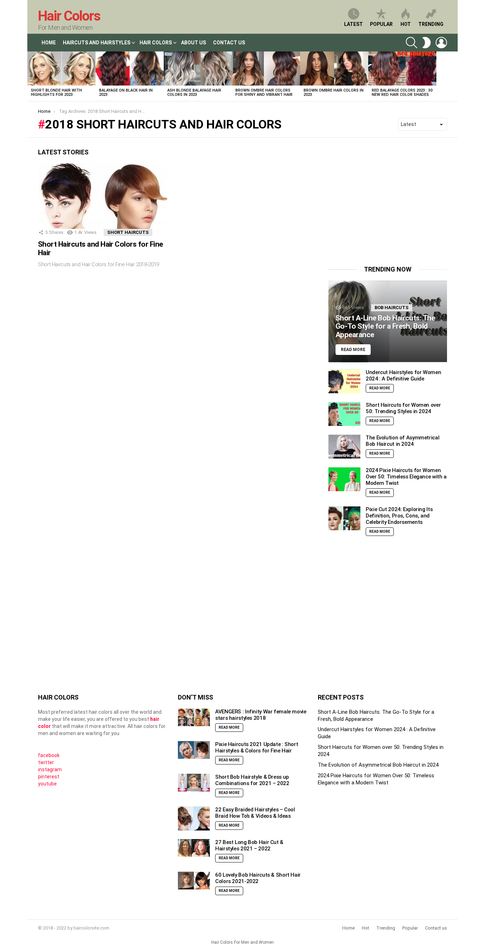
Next (454, 76)
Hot (405, 24)
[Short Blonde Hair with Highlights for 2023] (61, 68)
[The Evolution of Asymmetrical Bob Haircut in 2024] (344, 447)
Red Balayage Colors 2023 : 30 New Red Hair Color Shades (402, 92)
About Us (193, 42)
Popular (381, 24)
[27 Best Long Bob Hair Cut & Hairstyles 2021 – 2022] (194, 848)
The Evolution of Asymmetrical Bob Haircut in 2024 (402, 441)
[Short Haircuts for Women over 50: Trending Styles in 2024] (344, 414)
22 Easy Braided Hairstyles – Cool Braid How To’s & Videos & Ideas (255, 812)
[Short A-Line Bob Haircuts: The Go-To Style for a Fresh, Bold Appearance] (387, 321)
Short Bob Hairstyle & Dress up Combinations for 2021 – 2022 (252, 780)
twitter (46, 762)
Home (49, 42)
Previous (30, 76)
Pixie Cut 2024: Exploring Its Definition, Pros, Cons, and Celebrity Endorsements (399, 516)
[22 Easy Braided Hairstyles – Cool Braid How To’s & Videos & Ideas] (194, 818)
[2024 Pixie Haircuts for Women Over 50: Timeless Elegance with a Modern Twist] (344, 479)
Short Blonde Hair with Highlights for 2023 (56, 92)
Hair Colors (69, 16)
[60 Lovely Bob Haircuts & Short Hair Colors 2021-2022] (194, 881)
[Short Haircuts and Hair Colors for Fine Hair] (102, 199)
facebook (49, 755)
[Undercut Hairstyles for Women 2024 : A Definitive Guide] (344, 381)
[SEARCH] (411, 42)
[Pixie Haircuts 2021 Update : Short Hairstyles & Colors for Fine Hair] (194, 750)
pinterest (48, 776)
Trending (430, 24)
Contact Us (229, 42)
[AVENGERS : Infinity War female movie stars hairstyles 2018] (194, 717)
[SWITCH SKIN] (426, 42)
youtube (47, 784)
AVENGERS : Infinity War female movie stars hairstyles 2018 (260, 714)
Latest (353, 24)
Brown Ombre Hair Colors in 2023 (334, 92)
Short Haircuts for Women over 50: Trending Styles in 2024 (403, 408)
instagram (50, 769)
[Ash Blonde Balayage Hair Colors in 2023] (198, 68)
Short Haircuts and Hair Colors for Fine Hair (100, 248)
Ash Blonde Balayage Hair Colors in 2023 (194, 92)
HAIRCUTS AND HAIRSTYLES (96, 42)
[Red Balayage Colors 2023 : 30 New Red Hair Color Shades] (402, 68)
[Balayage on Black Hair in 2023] (130, 68)
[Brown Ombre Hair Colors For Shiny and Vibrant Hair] (266, 68)
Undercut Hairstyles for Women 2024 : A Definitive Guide (403, 375)
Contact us (436, 928)
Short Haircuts (128, 232)
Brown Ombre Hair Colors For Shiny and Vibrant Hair (264, 92)
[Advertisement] (388, 198)
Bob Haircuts (392, 307)
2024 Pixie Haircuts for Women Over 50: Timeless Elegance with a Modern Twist (406, 477)
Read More (379, 388)
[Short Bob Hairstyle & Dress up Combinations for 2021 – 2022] (194, 783)
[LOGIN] (441, 42)
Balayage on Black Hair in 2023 (126, 92)
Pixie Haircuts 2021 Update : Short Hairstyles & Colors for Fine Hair (256, 747)
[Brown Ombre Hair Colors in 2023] (334, 68)
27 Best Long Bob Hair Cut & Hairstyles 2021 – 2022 (249, 845)
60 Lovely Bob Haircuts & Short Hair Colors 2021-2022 (258, 878)
